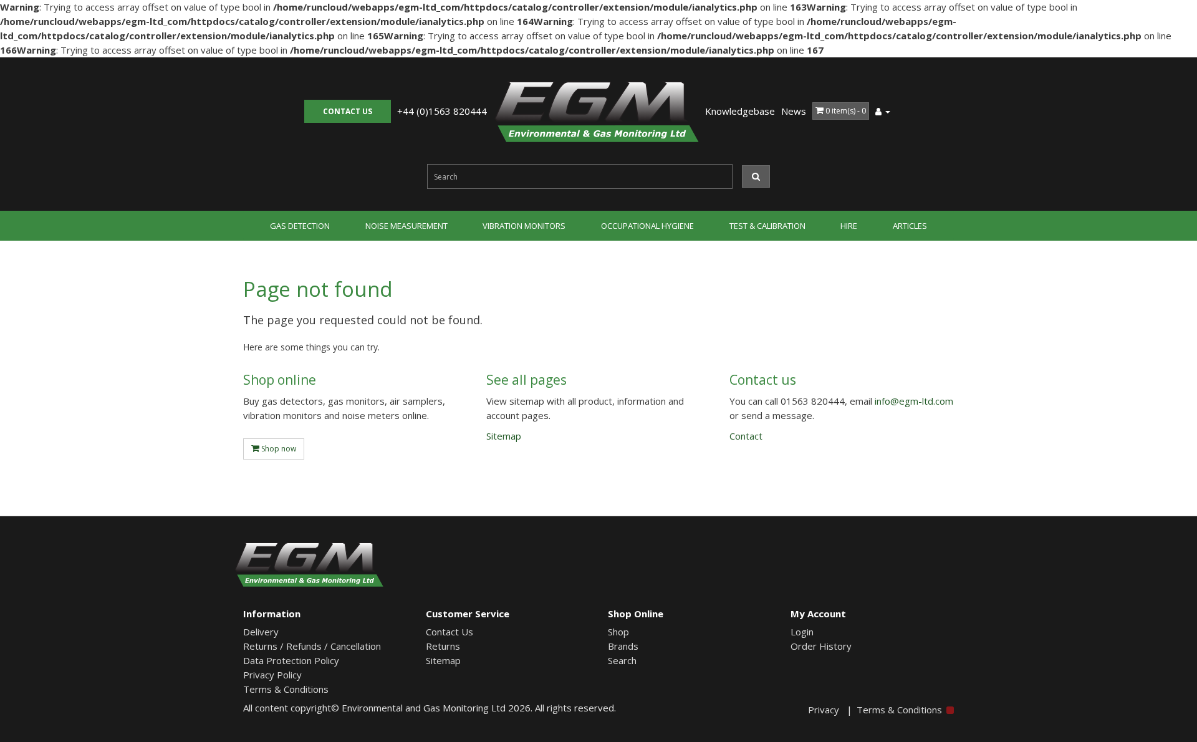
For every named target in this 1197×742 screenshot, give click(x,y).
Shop (618, 631)
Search (622, 660)
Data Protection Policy (291, 660)
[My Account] (882, 111)
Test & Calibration (767, 225)
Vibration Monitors (524, 225)
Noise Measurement (406, 225)
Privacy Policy (272, 674)
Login (802, 631)
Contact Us (449, 631)
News (793, 111)
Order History (821, 646)
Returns (443, 646)
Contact (347, 111)
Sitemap (503, 436)
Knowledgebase (740, 111)
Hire (848, 225)
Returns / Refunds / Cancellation (312, 646)
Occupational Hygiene (647, 225)
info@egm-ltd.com (914, 401)
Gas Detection (300, 225)
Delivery (261, 631)
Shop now (277, 448)
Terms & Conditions (286, 689)
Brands (623, 646)
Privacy (823, 709)
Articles (910, 225)
